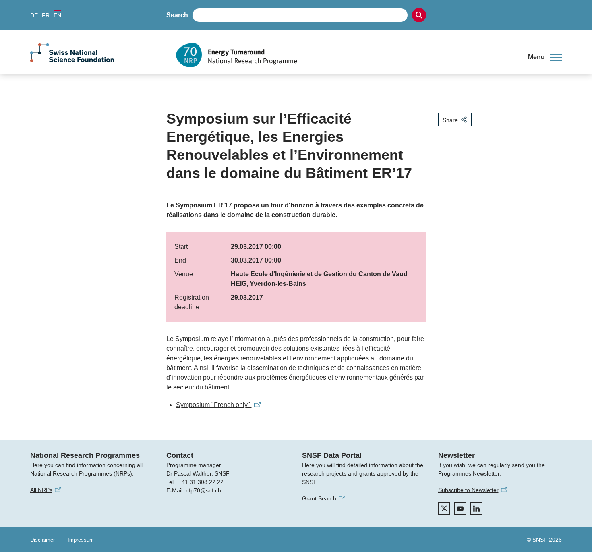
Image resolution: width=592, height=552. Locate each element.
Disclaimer (42, 540)
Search (177, 15)
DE (34, 15)
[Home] (346, 55)
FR (46, 15)
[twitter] (444, 508)
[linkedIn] (476, 508)
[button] (545, 57)
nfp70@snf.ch (203, 490)
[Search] (419, 15)
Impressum (81, 540)
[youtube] (460, 508)
